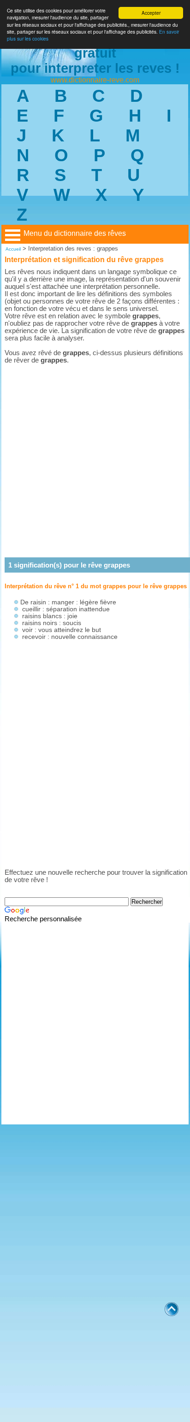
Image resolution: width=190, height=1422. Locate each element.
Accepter (151, 12)
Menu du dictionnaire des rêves (75, 233)
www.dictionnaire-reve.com (95, 80)
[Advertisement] (95, 461)
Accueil (13, 249)
